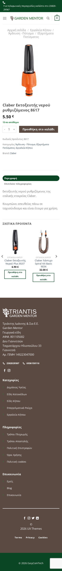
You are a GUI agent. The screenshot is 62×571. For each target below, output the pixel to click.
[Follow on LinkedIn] (37, 518)
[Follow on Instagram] (9, 370)
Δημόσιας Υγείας (16, 387)
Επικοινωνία (14, 495)
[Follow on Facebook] (4, 370)
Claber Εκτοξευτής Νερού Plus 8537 (15, 262)
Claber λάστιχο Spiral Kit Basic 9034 (43, 263)
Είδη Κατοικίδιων (17, 394)
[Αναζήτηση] (48, 18)
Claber (13, 153)
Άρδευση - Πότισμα (21, 33)
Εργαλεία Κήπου (40, 30)
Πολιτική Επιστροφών (19, 448)
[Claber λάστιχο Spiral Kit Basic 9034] (43, 241)
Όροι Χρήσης (14, 455)
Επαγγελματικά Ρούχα (19, 408)
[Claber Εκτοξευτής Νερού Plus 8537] (15, 241)
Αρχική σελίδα (16, 30)
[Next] (56, 263)
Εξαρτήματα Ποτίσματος (38, 35)
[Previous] (2, 263)
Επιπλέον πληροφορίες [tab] (18, 183)
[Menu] (5, 18)
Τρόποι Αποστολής (17, 441)
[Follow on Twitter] (33, 518)
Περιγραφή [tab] (10, 178)
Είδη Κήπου (13, 401)
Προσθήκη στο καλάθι (39, 129)
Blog (9, 488)
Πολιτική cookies (16, 461)
